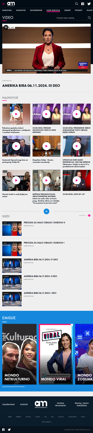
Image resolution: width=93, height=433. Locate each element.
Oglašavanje (8, 404)
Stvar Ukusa (72, 417)
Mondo (28, 417)
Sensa (83, 417)
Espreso (18, 417)
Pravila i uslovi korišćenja (82, 404)
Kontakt (24, 404)
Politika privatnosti (60, 404)
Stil (45, 417)
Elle (52, 417)
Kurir (9, 417)
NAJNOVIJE (10, 98)
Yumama (61, 417)
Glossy (37, 417)
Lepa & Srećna (46, 422)
